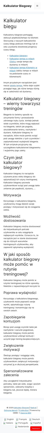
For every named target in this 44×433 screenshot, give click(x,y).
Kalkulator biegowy (18, 55)
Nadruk (33, 408)
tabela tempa (16, 85)
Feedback (36, 428)
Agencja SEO (25, 413)
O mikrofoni (24, 410)
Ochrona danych (10, 410)
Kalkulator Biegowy (18, 6)
